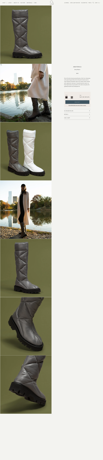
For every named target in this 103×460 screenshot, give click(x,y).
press (90, 2)
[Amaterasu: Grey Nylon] (72, 97)
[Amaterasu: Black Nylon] (66, 97)
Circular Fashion (75, 2)
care (35, 2)
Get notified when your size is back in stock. (77, 105)
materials (29, 2)
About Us (16, 2)
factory (23, 2)
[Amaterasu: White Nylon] (69, 97)
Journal (66, 2)
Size (80, 95)
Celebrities (84, 2)
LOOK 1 (10, 2)
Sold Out (77, 102)
